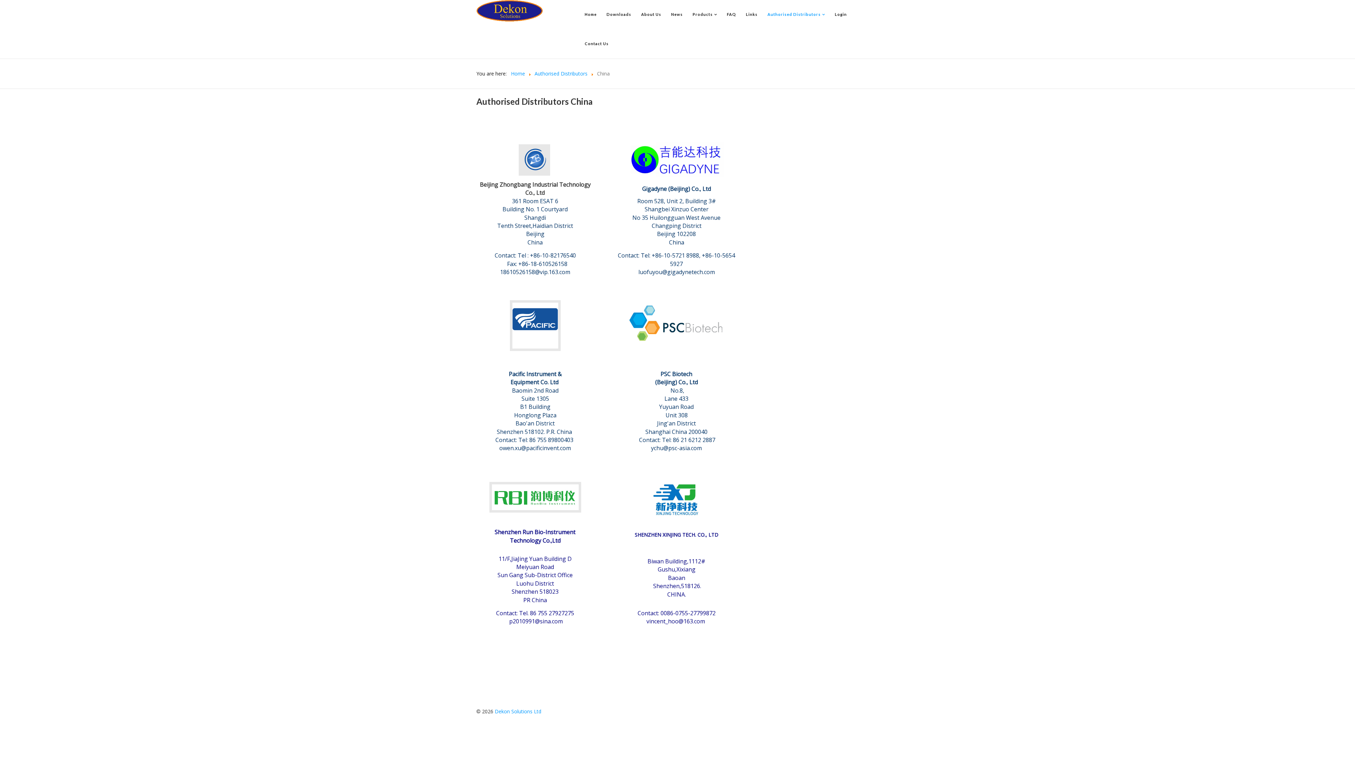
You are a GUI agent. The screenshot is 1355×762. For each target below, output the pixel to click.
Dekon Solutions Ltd (518, 711)
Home (591, 14)
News (677, 14)
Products (703, 14)
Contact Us (597, 43)
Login (841, 14)
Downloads (619, 14)
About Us (651, 14)
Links (752, 14)
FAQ (731, 14)
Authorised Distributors (794, 14)
